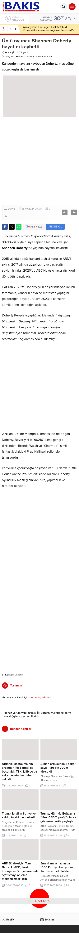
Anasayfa (10, 52)
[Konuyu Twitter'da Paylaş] (12, 227)
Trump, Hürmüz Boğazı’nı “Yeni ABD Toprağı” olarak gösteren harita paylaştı (58, 817)
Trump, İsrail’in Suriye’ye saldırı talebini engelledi (19, 815)
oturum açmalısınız (40, 697)
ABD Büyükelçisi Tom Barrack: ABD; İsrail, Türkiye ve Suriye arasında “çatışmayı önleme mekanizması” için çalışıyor (20, 873)
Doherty (19, 674)
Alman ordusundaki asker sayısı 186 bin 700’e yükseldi (58, 768)
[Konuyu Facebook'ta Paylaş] (5, 227)
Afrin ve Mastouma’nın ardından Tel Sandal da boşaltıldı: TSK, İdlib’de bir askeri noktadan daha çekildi (19, 771)
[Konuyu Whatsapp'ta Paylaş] (18, 227)
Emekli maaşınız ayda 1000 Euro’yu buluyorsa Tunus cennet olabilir (56, 867)
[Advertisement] (39, 161)
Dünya (22, 52)
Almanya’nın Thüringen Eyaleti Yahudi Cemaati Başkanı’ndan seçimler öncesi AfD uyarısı (48, 30)
